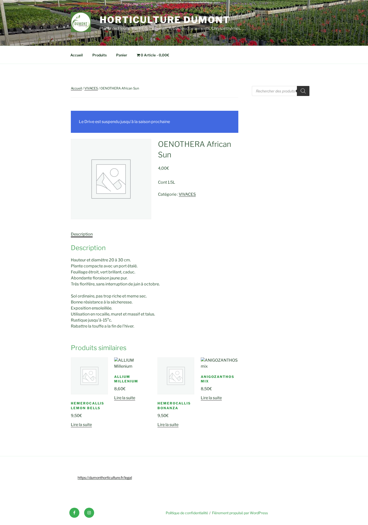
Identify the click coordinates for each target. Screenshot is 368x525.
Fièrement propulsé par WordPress (240, 513)
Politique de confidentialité (187, 513)
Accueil (76, 55)
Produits (99, 55)
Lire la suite (81, 424)
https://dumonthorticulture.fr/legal (105, 477)
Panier (121, 55)
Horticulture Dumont (165, 19)
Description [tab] (82, 234)
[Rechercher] (303, 91)
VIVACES (91, 88)
